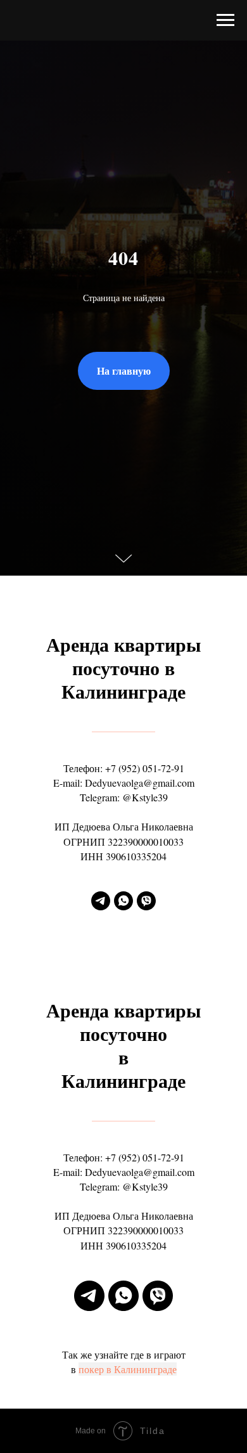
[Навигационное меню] (225, 20)
